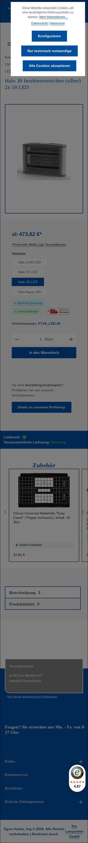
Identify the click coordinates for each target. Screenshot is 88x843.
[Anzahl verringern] (17, 339)
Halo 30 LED (28, 282)
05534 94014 (32, 732)
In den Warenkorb (44, 353)
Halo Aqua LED (29, 292)
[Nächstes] (82, 512)
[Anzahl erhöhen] (71, 339)
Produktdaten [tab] (22, 604)
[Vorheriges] (5, 512)
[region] (44, 159)
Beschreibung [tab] (23, 593)
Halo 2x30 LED (29, 262)
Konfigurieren (49, 36)
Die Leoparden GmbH (74, 831)
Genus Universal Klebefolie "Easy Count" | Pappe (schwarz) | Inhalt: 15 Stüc (41, 517)
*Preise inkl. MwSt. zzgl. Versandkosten (39, 244)
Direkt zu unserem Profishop (41, 407)
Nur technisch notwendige (49, 51)
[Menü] (10, 44)
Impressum (57, 23)
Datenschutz (39, 23)
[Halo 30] (44, 158)
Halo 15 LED (27, 272)
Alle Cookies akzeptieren (49, 66)
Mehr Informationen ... (53, 17)
